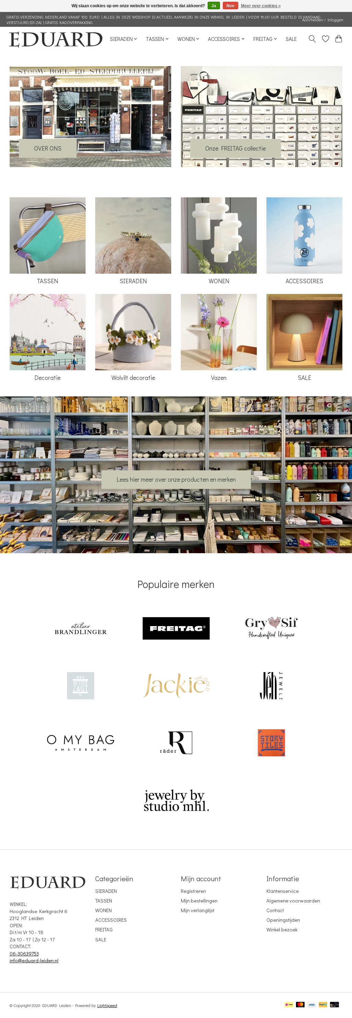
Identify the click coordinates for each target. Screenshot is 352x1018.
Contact (275, 910)
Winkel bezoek (281, 929)
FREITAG (104, 929)
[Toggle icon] (312, 39)
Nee (230, 5)
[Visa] (311, 1005)
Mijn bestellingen (199, 900)
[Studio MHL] (176, 801)
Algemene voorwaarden (293, 900)
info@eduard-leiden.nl (34, 960)
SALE (291, 38)
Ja (213, 5)
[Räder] (176, 744)
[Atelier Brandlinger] (81, 629)
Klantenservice (282, 891)
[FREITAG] (176, 629)
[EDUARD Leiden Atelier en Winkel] (55, 39)
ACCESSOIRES (304, 281)
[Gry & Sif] (272, 629)
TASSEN (47, 281)
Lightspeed (107, 1005)
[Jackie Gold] (176, 686)
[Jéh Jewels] (272, 686)
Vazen (219, 378)
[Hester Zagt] (81, 686)
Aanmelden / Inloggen (322, 19)
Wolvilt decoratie (133, 378)
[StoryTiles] (272, 744)
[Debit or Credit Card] (334, 1005)
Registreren (193, 891)
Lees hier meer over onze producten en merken (176, 479)
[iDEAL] (289, 1005)
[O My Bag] (81, 744)
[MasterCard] (300, 1005)
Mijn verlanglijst (197, 910)
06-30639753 (24, 953)
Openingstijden (283, 920)
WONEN (219, 281)
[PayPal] (323, 1005)
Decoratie (47, 378)
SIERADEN (133, 281)
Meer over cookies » (261, 5)
